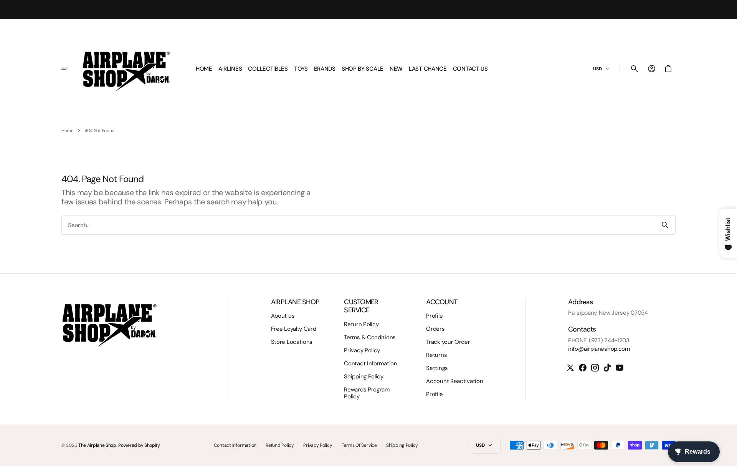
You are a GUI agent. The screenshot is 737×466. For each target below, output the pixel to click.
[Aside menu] (69, 68)
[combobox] (358, 225)
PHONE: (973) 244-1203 (599, 340)
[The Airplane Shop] (126, 68)
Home (67, 130)
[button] (634, 68)
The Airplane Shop (97, 445)
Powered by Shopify (139, 445)
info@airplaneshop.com (599, 348)
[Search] (665, 225)
